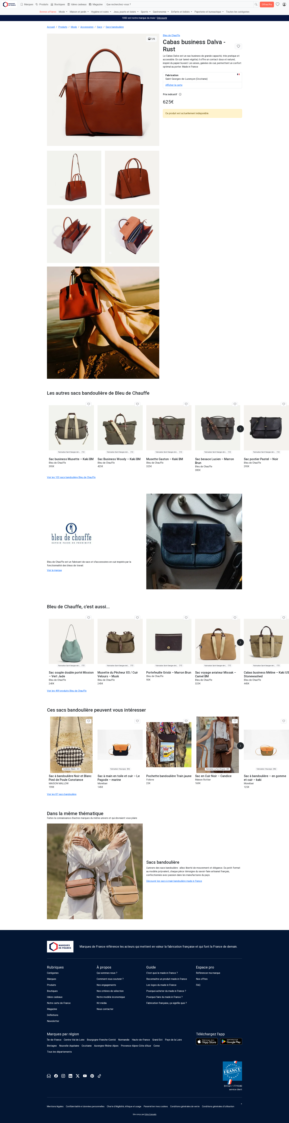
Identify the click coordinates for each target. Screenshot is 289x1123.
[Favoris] (278, 4)
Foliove (150, 779)
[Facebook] (56, 1076)
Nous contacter (105, 1009)
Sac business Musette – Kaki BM (71, 459)
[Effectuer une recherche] (256, 4)
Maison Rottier (203, 779)
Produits (43, 4)
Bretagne (52, 1045)
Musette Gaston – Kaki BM (164, 459)
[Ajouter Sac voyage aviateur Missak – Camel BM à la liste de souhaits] (235, 617)
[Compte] (284, 4)
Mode (74, 27)
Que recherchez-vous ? (118, 4)
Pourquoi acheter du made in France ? (166, 991)
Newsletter (53, 1021)
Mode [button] (62, 11)
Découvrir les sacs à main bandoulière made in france (174, 881)
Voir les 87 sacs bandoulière (61, 794)
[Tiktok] (99, 1076)
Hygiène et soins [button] (100, 11)
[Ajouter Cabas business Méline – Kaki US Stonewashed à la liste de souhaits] (284, 617)
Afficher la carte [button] (173, 85)
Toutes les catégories (237, 11)
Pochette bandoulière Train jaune (168, 776)
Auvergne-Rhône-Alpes (106, 1045)
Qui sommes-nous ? (107, 973)
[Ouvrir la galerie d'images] (103, 90)
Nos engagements (106, 985)
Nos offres (202, 979)
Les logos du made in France (161, 985)
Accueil (51, 27)
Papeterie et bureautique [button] (208, 11)
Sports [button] (145, 11)
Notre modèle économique (111, 997)
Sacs (99, 27)
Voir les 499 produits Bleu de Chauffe (67, 690)
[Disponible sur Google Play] (231, 1041)
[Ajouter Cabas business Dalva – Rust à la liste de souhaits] (238, 46)
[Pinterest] (92, 1076)
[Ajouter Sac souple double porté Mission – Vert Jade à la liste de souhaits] (89, 617)
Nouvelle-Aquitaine (69, 1045)
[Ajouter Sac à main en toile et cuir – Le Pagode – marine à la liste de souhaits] (137, 721)
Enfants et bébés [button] (180, 11)
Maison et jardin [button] (78, 11)
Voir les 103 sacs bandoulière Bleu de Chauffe (71, 477)
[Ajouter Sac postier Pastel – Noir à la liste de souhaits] (284, 404)
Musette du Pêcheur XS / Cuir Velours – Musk (118, 674)
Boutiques (59, 4)
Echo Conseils (150, 1114)
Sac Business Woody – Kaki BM (119, 459)
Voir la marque (54, 570)
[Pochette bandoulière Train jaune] (168, 745)
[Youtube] (85, 1076)
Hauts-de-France (141, 1039)
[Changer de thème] (241, 1103)
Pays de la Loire (173, 1039)
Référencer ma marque (208, 973)
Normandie (123, 1039)
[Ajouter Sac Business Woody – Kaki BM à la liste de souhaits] (137, 404)
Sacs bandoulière (115, 27)
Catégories (53, 973)
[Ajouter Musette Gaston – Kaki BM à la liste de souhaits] (186, 404)
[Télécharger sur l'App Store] (207, 1041)
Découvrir (162, 18)
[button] (240, 428)
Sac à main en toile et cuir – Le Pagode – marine (119, 778)
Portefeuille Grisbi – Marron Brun (168, 672)
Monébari (102, 783)
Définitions (52, 1015)
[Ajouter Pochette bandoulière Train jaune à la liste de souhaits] (186, 721)
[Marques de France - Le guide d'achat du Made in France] (9, 4)
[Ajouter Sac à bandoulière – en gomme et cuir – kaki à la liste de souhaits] (284, 721)
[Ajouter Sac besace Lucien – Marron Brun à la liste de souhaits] (235, 404)
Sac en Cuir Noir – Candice (213, 776)
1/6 (153, 38)
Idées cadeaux (79, 4)
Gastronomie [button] (160, 11)
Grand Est (157, 1039)
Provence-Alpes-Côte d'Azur (136, 1045)
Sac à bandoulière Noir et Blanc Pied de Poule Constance (70, 778)
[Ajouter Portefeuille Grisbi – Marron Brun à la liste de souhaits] (186, 617)
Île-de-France (54, 1039)
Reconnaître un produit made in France (166, 979)
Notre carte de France (59, 1003)
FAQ (198, 985)
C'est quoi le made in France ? (162, 973)
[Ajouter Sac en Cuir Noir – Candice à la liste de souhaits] (235, 721)
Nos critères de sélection (110, 991)
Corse (157, 1045)
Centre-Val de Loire (74, 1039)
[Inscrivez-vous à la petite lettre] (49, 1076)
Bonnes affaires (48, 11)
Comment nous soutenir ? (110, 979)
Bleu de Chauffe (171, 35)
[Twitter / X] (77, 1076)
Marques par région (63, 1034)
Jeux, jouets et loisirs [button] (125, 11)
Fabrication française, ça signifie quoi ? (166, 1003)
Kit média (102, 1003)
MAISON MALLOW (58, 783)
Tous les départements (59, 1051)
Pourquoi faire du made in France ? (164, 997)
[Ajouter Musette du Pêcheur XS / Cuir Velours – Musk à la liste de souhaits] (137, 617)
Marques (28, 4)
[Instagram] (63, 1076)
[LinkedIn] (70, 1076)
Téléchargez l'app (210, 1034)
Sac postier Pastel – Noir (261, 459)
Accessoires (86, 27)
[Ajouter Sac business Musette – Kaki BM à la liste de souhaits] (89, 404)
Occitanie (87, 1045)
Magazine (98, 4)
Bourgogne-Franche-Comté (101, 1039)
